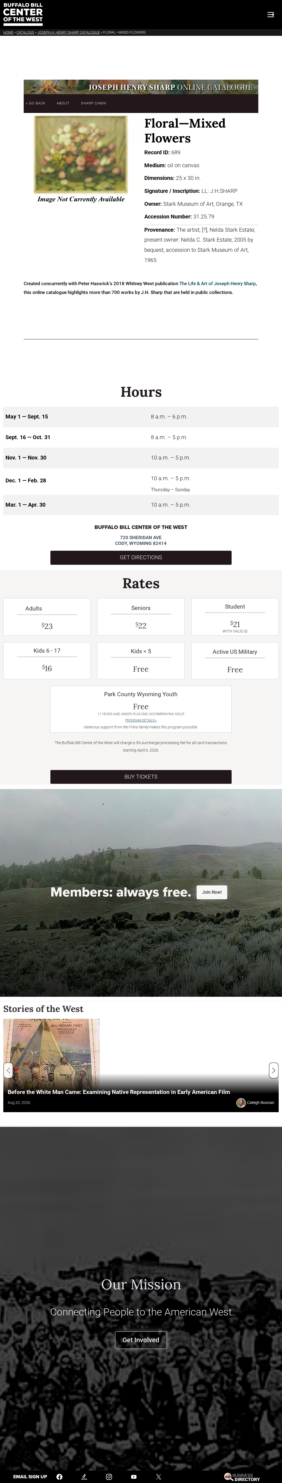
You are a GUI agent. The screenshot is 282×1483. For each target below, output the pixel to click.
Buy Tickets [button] (141, 777)
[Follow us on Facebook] (59, 1476)
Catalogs (25, 32)
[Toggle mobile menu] (271, 14)
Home (8, 32)
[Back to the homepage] (23, 14)
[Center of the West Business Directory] (242, 1476)
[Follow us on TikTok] (84, 1476)
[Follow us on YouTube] (134, 1476)
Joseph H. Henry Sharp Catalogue (68, 32)
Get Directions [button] (141, 557)
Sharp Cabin (93, 103)
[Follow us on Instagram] (109, 1476)
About (63, 103)
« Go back (35, 103)
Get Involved (141, 1340)
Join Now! (212, 892)
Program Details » (141, 720)
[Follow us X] (159, 1476)
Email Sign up (30, 1476)
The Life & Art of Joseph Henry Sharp (217, 283)
